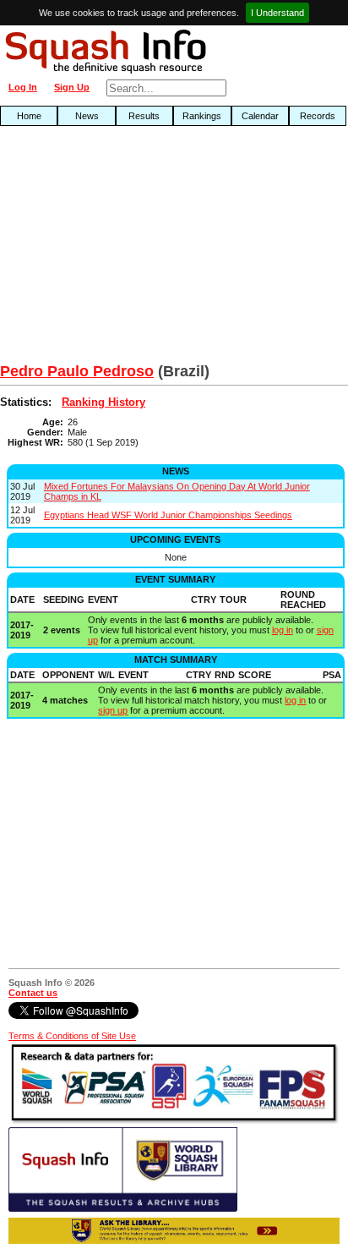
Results (144, 116)
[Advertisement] (111, 248)
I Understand (277, 13)
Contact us (32, 993)
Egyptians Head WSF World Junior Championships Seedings (168, 515)
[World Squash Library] (122, 1208)
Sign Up (72, 87)
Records (317, 116)
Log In (22, 87)
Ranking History (103, 402)
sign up (113, 710)
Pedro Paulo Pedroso (77, 371)
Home (29, 116)
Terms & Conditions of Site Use (72, 1036)
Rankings (201, 116)
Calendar (260, 116)
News (87, 116)
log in (282, 630)
